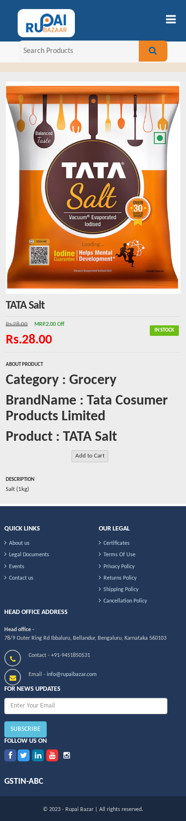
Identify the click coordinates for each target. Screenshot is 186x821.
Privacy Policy (118, 567)
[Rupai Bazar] (39, 24)
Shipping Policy (120, 589)
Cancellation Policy (125, 601)
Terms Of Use (119, 555)
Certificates (116, 543)
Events (16, 567)
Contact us (21, 578)
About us (19, 543)
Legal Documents (29, 555)
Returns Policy (119, 578)
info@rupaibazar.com (72, 674)
